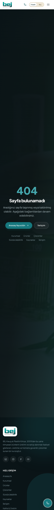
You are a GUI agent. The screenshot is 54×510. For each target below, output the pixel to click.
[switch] (36, 4)
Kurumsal (16, 235)
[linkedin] (6, 459)
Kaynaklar (30, 240)
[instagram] (13, 459)
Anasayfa (7, 476)
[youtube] (28, 459)
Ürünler (26, 235)
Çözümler (38, 235)
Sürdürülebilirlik (16, 240)
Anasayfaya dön (17, 225)
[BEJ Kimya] (7, 4)
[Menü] (48, 4)
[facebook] (21, 459)
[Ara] (25, 4)
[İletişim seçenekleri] (48, 503)
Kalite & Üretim (10, 508)
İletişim (41, 225)
